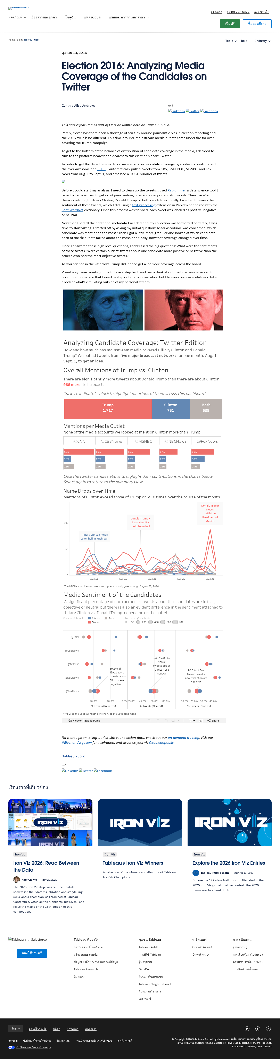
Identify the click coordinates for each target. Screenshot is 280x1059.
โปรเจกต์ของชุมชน (151, 977)
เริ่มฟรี (230, 23)
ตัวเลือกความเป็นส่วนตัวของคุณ (33, 1047)
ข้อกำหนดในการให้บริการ (37, 1040)
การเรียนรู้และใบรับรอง (248, 954)
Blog (19, 39)
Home (11, 39)
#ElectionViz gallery (77, 742)
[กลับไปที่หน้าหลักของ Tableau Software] (23, 7)
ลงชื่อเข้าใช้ (261, 12)
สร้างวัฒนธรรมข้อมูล (87, 954)
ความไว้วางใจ (38, 1029)
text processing (143, 205)
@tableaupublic (161, 742)
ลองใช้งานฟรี (32, 953)
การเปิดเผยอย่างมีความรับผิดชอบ (94, 1040)
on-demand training (183, 737)
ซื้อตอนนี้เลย (257, 23)
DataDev (144, 969)
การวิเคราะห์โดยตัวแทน (89, 947)
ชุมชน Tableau (150, 939)
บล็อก (56, 1029)
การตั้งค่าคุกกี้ (124, 1040)
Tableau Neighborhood (155, 984)
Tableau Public (31, 39)
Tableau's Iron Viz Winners (133, 863)
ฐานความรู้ (240, 947)
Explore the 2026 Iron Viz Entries (228, 863)
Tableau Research (86, 969)
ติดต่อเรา (216, 12)
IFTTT (101, 169)
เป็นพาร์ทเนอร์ (200, 954)
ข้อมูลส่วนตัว (63, 1040)
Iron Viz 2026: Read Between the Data (46, 866)
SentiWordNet (72, 210)
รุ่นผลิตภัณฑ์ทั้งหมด (245, 969)
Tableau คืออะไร (86, 939)
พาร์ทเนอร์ (199, 939)
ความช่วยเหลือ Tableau (248, 962)
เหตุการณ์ (145, 999)
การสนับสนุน (242, 939)
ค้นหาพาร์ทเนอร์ (201, 947)
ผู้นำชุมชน (145, 962)
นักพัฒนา (73, 1029)
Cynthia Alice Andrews (78, 105)
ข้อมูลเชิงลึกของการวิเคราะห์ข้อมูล (96, 962)
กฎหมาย (13, 1040)
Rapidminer (176, 190)
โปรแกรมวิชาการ (150, 991)
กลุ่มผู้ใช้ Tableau (150, 954)
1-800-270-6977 (238, 12)
